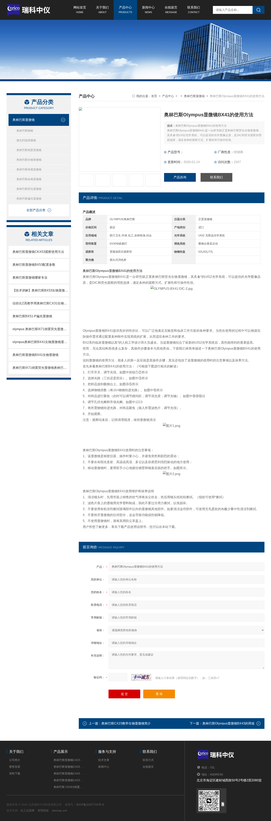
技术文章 (103, 760)
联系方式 (148, 760)
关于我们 (102, 10)
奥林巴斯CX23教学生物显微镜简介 (126, 723)
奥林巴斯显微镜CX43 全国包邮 (69, 773)
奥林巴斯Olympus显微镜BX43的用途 (228, 723)
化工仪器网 (27, 810)
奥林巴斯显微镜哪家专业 (29, 277)
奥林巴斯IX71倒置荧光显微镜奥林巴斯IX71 (40, 367)
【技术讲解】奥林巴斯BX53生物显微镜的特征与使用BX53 (40, 290)
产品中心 (125, 10)
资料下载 (14, 773)
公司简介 (14, 760)
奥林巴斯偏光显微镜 (28, 198)
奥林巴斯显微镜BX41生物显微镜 (35, 354)
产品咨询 (180, 177)
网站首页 (79, 10)
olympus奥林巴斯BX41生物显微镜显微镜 (40, 342)
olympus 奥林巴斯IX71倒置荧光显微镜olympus (40, 329)
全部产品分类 (35, 210)
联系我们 (193, 10)
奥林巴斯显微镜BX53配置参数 (33, 264)
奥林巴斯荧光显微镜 (28, 188)
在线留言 (171, 10)
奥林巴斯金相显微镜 (28, 179)
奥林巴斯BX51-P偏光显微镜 (32, 316)
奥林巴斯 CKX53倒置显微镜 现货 (69, 787)
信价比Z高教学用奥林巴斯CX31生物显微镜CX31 (40, 303)
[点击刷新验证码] (141, 677)
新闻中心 (148, 10)
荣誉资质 (14, 766)
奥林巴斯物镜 (24, 130)
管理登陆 (43, 810)
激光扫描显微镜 (26, 140)
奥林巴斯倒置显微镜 (28, 150)
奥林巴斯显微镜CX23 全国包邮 (69, 780)
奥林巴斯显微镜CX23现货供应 (69, 760)
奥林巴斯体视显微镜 (28, 169)
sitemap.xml (59, 810)
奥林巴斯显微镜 (23, 119)
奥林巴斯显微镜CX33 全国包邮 (69, 766)
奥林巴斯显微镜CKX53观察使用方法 (38, 251)
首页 (154, 96)
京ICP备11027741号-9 (90, 804)
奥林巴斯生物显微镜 (28, 159)
